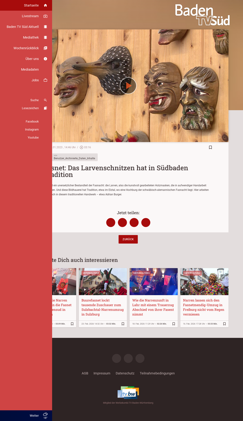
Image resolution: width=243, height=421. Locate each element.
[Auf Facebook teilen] (110, 222)
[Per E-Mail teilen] (145, 222)
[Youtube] (139, 358)
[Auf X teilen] (122, 222)
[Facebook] (116, 358)
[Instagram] (128, 358)
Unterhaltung (91, 273)
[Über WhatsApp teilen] (134, 222)
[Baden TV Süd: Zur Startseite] (202, 14)
